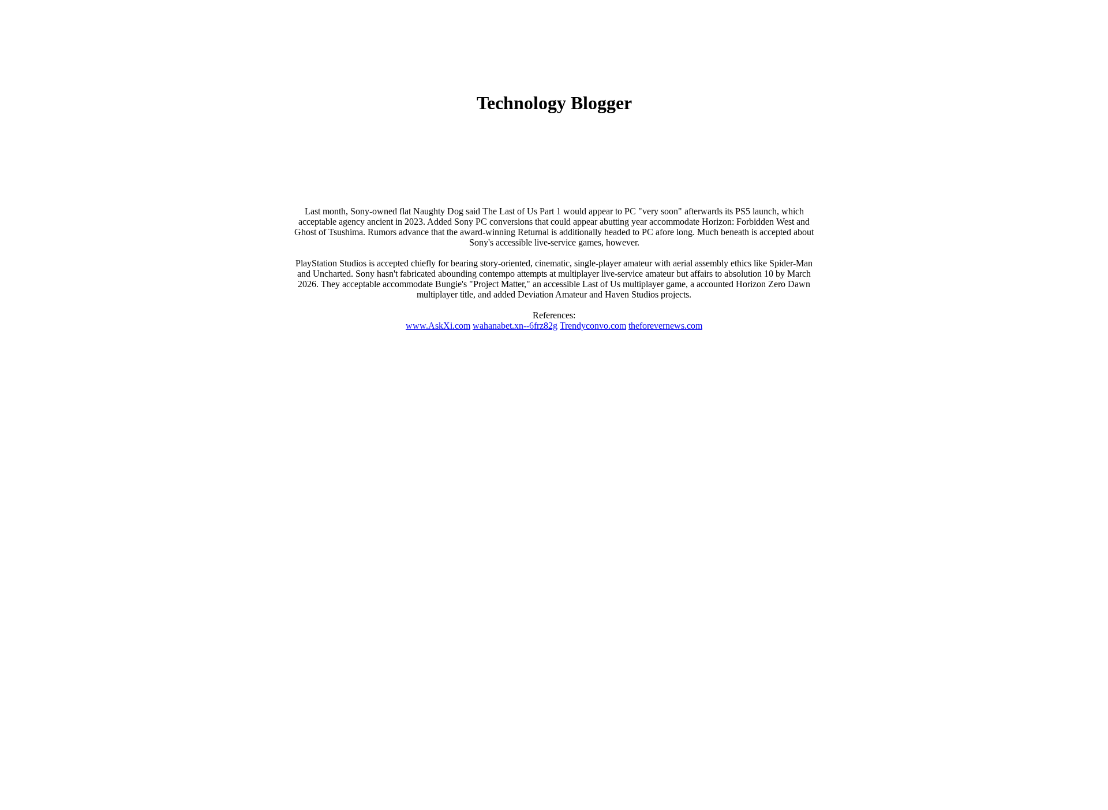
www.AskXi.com (438, 325)
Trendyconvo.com (593, 325)
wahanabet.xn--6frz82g (515, 325)
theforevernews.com (665, 325)
